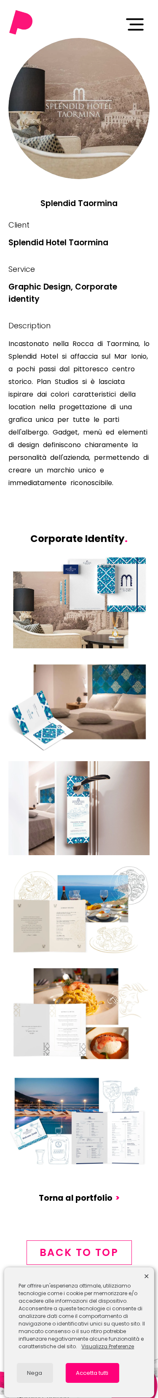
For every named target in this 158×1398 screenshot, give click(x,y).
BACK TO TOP (79, 1252)
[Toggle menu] (134, 24)
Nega (34, 1373)
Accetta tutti (92, 1373)
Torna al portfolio (79, 1198)
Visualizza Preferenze (107, 1346)
